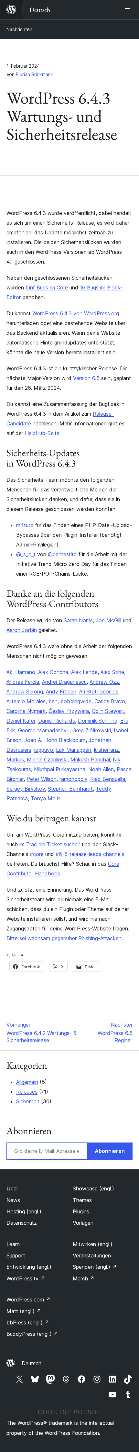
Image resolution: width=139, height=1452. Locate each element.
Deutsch (31, 1363)
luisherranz (106, 750)
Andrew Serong (24, 691)
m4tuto (25, 525)
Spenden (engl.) (95, 1267)
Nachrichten (19, 29)
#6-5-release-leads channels (90, 854)
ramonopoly (73, 779)
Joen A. (33, 740)
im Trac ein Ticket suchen (49, 844)
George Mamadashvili (44, 730)
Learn (13, 1244)
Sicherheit (27, 1101)
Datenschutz (21, 1223)
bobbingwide (75, 701)
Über (12, 1188)
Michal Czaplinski (47, 759)
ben (53, 701)
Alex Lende (84, 672)
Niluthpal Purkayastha (59, 769)
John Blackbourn (65, 740)
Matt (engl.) (23, 1311)
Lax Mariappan (73, 750)
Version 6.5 (86, 378)
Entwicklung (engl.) (28, 1267)
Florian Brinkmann (34, 74)
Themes (82, 1200)
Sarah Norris (78, 620)
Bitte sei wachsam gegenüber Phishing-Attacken (64, 938)
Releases (26, 1091)
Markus (15, 759)
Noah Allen (101, 769)
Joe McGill (108, 620)
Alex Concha (53, 672)
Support (15, 1255)
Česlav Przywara (68, 711)
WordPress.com (28, 1299)
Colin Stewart (108, 711)
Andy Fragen (61, 691)
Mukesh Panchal (90, 759)
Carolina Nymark (26, 711)
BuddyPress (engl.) (32, 1334)
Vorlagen (83, 1223)
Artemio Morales (26, 701)
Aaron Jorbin (21, 630)
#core (37, 854)
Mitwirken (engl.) (92, 1244)
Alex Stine (112, 672)
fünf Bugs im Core (47, 287)
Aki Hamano (20, 672)
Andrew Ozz (104, 682)
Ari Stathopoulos (98, 691)
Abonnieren (110, 1151)
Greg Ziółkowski (91, 730)
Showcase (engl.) (93, 1188)
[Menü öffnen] (128, 9)
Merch (83, 1278)
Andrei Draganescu (64, 682)
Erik (10, 730)
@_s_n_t (26, 554)
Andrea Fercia (22, 682)
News (13, 1200)
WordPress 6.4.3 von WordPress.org (75, 313)
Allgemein (27, 1082)
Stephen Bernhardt (70, 788)
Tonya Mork (45, 798)
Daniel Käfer (20, 720)
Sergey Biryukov (25, 788)
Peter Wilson (42, 779)
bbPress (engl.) (27, 1322)
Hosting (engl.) (23, 1211)
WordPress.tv (25, 1278)
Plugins (81, 1211)
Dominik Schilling (97, 720)
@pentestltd (62, 554)
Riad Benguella (107, 779)
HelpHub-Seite (42, 433)
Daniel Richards (56, 720)
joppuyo (43, 750)
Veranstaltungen (92, 1255)
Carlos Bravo (109, 701)
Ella (124, 720)
